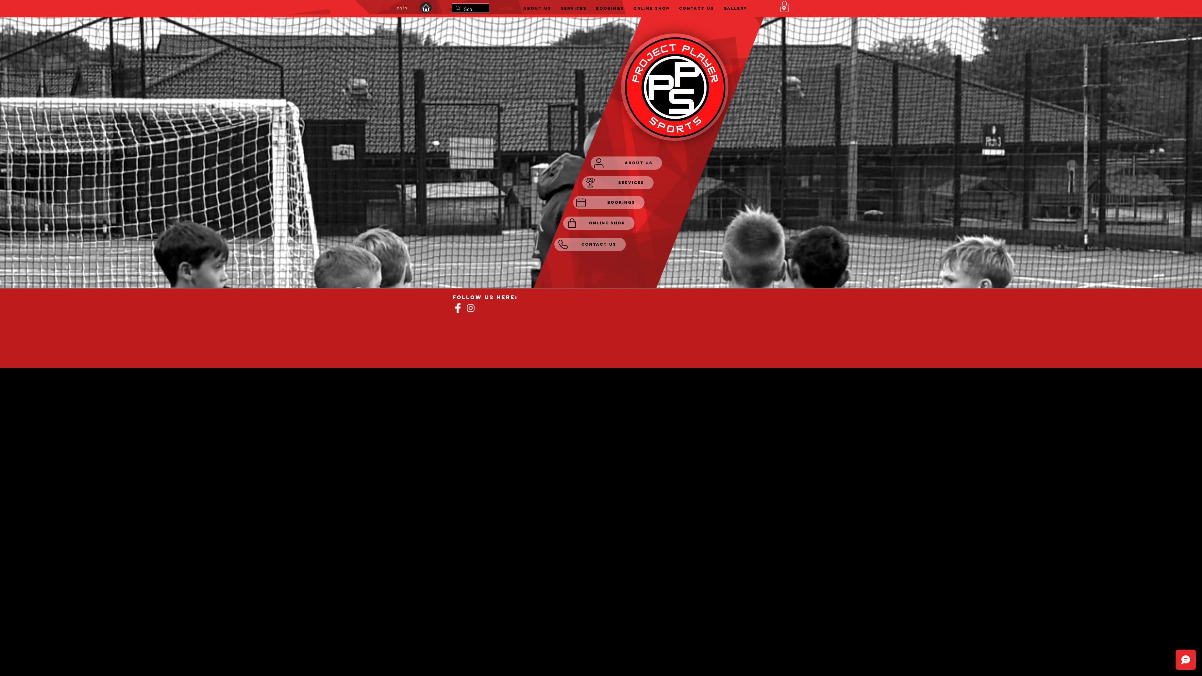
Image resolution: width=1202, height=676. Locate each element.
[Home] (426, 7)
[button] (784, 6)
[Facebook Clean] (458, 308)
